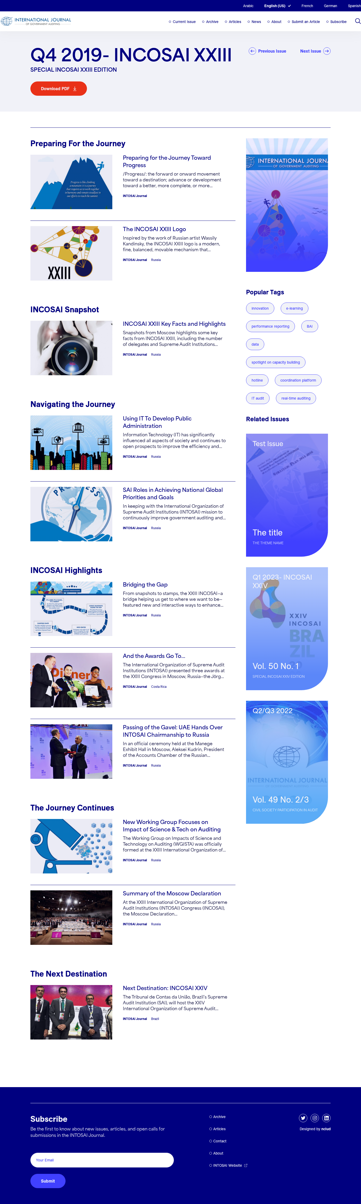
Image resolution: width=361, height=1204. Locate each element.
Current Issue (184, 21)
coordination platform (298, 380)
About (276, 21)
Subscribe (338, 21)
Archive (212, 21)
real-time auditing (296, 398)
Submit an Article (306, 21)
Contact (219, 1141)
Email (37, 1146)
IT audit (258, 398)
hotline (257, 380)
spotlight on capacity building (276, 362)
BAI (310, 326)
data (255, 344)
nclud (326, 1129)
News (256, 21)
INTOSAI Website (227, 1165)
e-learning (294, 308)
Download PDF (55, 88)
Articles (235, 21)
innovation (260, 308)
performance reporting (270, 326)
